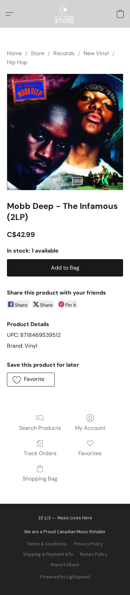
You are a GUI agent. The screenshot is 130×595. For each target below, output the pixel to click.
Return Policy (93, 554)
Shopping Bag (40, 478)
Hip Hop (17, 62)
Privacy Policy (88, 544)
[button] (65, 14)
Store (37, 53)
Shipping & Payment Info (48, 554)
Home (14, 53)
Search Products (40, 428)
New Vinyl (96, 53)
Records (64, 53)
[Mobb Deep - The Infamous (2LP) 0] (65, 132)
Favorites (90, 453)
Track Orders (40, 453)
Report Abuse (65, 564)
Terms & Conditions (47, 544)
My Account (90, 428)
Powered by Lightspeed (65, 576)
